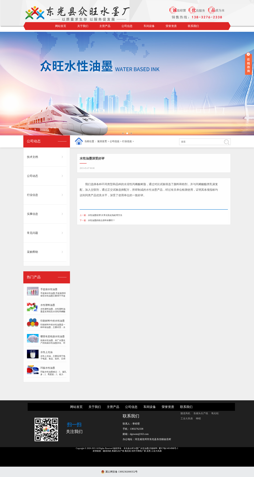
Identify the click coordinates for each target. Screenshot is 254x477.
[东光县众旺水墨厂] (83, 13)
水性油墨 (151, 189)
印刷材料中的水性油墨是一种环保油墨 (52, 321)
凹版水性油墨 (47, 368)
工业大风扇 (187, 418)
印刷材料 (153, 448)
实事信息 (32, 213)
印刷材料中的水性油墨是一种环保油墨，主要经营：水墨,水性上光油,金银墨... (52, 327)
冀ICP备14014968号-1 (168, 448)
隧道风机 (186, 413)
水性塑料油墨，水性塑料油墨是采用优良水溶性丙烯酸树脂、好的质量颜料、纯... (52, 311)
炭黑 (149, 451)
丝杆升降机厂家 (138, 451)
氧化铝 (215, 413)
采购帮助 (32, 251)
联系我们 (193, 26)
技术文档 (32, 156)
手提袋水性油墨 (48, 289)
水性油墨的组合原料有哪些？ (101, 220)
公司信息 (127, 26)
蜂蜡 (198, 418)
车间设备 (149, 26)
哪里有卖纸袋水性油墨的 (52, 337)
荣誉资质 (171, 26)
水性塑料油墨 (47, 305)
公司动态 (32, 175)
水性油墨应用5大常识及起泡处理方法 (105, 215)
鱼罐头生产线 (201, 413)
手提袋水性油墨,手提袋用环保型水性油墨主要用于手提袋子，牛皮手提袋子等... (53, 296)
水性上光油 (46, 352)
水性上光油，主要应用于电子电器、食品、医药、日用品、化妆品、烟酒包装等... (52, 358)
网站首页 (60, 26)
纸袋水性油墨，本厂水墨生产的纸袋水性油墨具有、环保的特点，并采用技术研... (52, 343)
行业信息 (127, 141)
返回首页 (102, 141)
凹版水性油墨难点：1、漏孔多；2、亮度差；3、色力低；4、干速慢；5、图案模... (53, 376)
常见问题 (32, 232)
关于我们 (82, 26)
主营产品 (104, 26)
